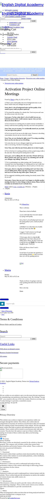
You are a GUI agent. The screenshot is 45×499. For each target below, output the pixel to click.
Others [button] (2, 488)
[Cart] (1, 39)
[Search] (1, 37)
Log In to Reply (4, 299)
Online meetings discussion (17, 78)
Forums (6, 78)
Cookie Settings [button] (5, 403)
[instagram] (6, 388)
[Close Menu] (1, 29)
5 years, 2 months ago (19, 187)
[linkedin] (6, 390)
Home (1, 78)
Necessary (6, 439)
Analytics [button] (3, 469)
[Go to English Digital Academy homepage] (22, 4)
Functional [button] (3, 450)
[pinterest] (6, 392)
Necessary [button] (3, 436)
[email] (6, 386)
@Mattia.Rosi (25, 204)
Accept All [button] (14, 403)
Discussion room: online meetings (35, 78)
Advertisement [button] (4, 479)
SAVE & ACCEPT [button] (5, 496)
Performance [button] (4, 459)
